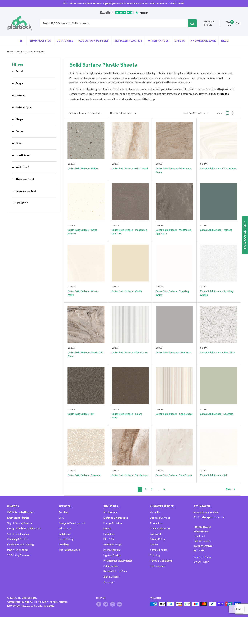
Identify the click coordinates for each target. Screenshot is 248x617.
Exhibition (109, 534)
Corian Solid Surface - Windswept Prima (173, 170)
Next (228, 489)
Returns (154, 544)
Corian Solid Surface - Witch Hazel (130, 168)
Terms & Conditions (161, 560)
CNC (61, 517)
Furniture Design (112, 544)
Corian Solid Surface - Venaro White (83, 293)
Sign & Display (111, 576)
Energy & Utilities (112, 523)
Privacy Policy (157, 539)
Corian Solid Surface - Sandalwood (130, 475)
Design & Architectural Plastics (24, 528)
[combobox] (114, 24)
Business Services (160, 517)
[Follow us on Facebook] (98, 604)
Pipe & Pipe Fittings (18, 549)
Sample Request (159, 549)
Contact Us (156, 523)
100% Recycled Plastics (20, 512)
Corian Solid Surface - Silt (81, 413)
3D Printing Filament (18, 555)
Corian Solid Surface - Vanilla (127, 291)
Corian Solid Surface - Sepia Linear (174, 413)
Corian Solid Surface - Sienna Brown (127, 415)
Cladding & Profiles (17, 539)
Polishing (64, 544)
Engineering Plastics (18, 517)
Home (10, 51)
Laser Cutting (66, 539)
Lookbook (155, 534)
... (158, 489)
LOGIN (208, 25)
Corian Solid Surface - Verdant (216, 229)
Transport (108, 582)
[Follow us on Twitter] (105, 604)
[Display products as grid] (227, 113)
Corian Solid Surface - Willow (83, 168)
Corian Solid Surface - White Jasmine (82, 231)
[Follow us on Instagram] (112, 604)
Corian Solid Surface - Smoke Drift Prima (85, 354)
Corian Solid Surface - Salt (214, 475)
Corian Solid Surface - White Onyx (218, 168)
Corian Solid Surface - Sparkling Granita (216, 293)
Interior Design (111, 549)
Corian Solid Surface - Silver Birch (217, 352)
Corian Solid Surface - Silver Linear (130, 352)
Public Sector (110, 566)
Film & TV (108, 539)
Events (107, 528)
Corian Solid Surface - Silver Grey (173, 352)
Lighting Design (112, 555)
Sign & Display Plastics (19, 523)
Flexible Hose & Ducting (20, 544)
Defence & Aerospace (115, 517)
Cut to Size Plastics (18, 534)
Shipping (155, 555)
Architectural (110, 512)
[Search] (192, 24)
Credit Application (160, 528)
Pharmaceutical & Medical (117, 560)
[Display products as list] (233, 113)
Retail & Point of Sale (115, 571)
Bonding (63, 512)
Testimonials (157, 566)
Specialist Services (69, 549)
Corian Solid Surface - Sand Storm (174, 475)
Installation (65, 534)
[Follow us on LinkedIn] (119, 604)
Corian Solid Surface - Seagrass (216, 413)
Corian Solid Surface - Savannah (84, 475)
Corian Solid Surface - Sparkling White (172, 293)
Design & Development (72, 523)
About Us (155, 512)
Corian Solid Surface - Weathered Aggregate (173, 231)
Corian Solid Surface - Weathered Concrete (129, 231)
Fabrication (65, 528)
